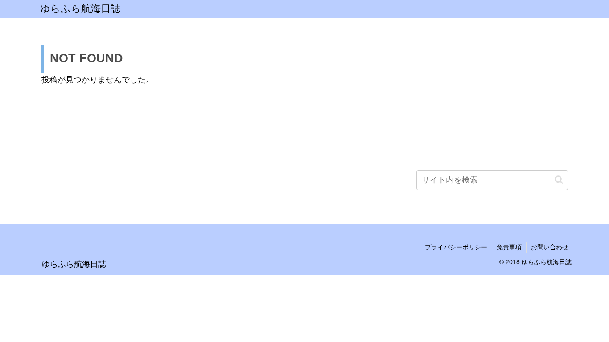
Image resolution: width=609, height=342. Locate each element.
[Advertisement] (492, 99)
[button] (559, 180)
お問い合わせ (549, 247)
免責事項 (509, 247)
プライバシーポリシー (456, 247)
